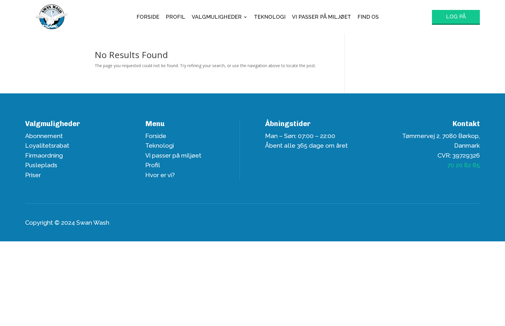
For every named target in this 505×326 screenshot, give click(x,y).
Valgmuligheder (217, 17)
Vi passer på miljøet (321, 17)
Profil (175, 17)
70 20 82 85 (463, 165)
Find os (368, 17)
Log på (456, 16)
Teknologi (270, 17)
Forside (147, 17)
